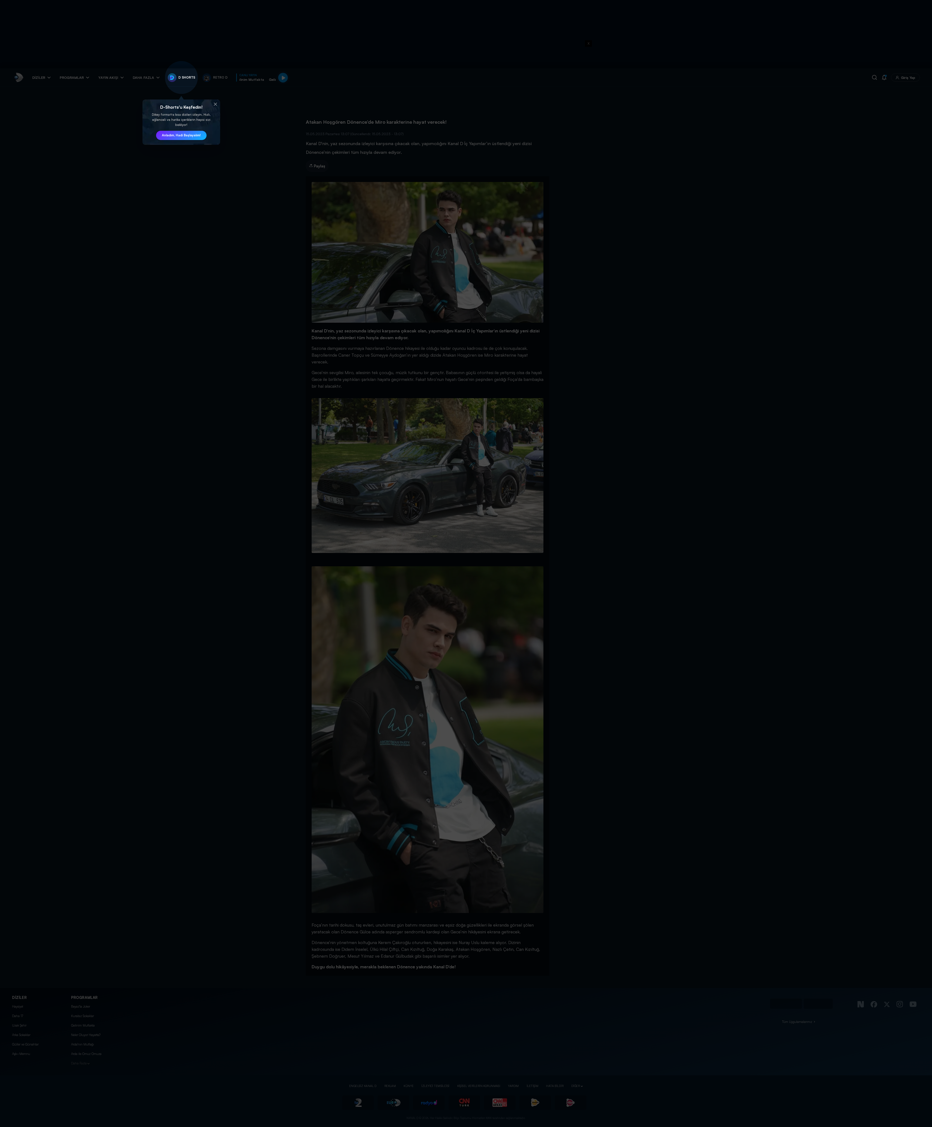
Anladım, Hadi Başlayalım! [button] (181, 135)
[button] (215, 104)
